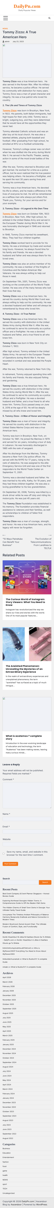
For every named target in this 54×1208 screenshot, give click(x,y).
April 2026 (7, 977)
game (5, 1171)
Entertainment (8, 1157)
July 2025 (7, 1018)
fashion (6, 1162)
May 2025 (7, 1027)
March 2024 (7, 1089)
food (4, 1166)
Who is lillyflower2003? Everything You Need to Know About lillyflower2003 (24, 951)
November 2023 (9, 1107)
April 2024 (7, 1085)
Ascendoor (16, 1204)
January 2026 (8, 991)
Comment (8, 779)
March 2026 (7, 982)
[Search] (49, 18)
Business (6, 1148)
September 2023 (9, 1116)
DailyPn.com (27, 6)
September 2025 (9, 1009)
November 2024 (9, 1053)
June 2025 (7, 1022)
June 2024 (7, 1076)
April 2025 (7, 1031)
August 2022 (8, 1138)
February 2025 (9, 1040)
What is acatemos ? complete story (24, 737)
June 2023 (7, 1129)
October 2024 (8, 1058)
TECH (5, 1189)
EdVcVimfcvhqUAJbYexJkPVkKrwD (17, 948)
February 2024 (9, 1094)
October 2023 (8, 1111)
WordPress (41, 1204)
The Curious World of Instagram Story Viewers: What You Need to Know (25, 602)
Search (6, 878)
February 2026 (9, 986)
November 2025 (9, 1000)
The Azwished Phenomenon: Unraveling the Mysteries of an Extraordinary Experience (24, 668)
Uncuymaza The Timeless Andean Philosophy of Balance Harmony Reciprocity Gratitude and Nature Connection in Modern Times (26, 917)
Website (6, 839)
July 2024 (7, 1071)
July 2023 (7, 1125)
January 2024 (8, 1098)
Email (6, 826)
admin (7, 41)
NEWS (5, 29)
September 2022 (9, 1134)
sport (5, 1184)
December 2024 (9, 1049)
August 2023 (8, 1120)
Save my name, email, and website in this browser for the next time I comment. (27, 853)
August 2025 (8, 1013)
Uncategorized (9, 1193)
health (5, 1175)
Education (7, 1153)
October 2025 (8, 1004)
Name (6, 814)
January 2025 (8, 1044)
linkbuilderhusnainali (11, 959)
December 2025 (9, 995)
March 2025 (7, 1036)
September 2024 (9, 1062)
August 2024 (8, 1067)
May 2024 (7, 1080)
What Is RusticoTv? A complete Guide (26, 967)
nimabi (5, 967)
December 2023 (9, 1102)
